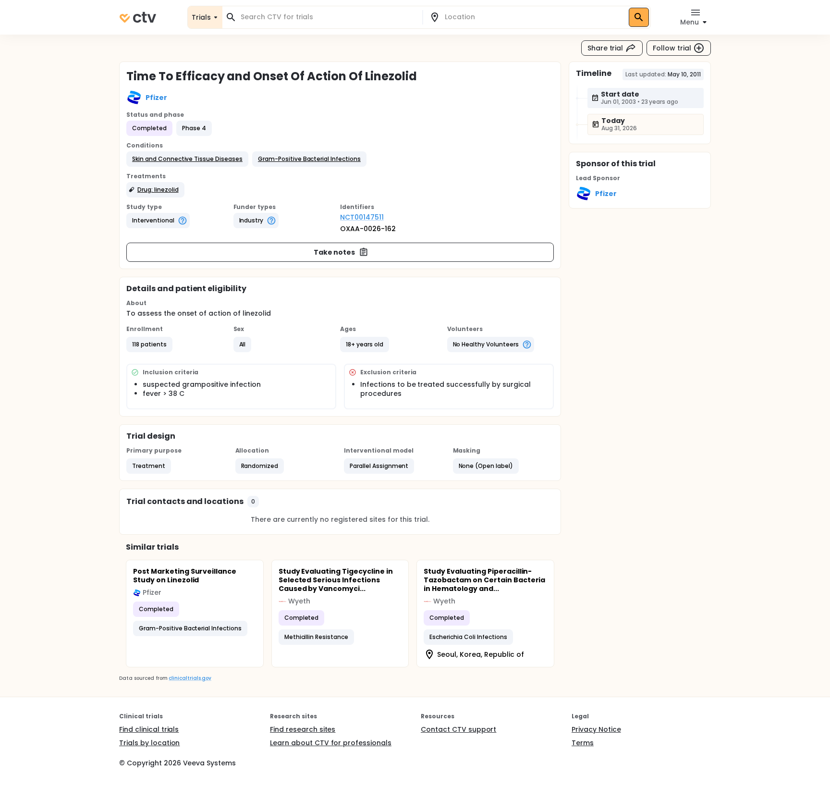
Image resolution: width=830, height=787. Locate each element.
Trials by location (149, 742)
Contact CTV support (458, 729)
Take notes (334, 252)
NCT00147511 (362, 217)
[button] (187, 159)
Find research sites (302, 729)
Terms (583, 742)
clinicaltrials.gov (190, 678)
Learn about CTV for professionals (330, 742)
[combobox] (328, 17)
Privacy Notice (596, 729)
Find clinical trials (149, 729)
